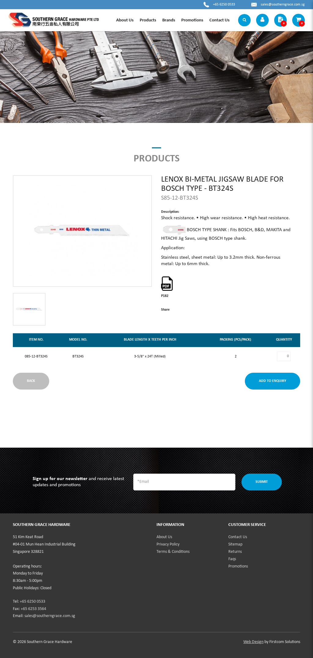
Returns (235, 551)
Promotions (238, 566)
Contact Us (237, 537)
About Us (164, 537)
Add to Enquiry (272, 381)
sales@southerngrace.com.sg (283, 4)
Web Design (253, 642)
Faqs (232, 559)
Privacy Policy (167, 544)
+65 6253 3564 (33, 609)
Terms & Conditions (173, 551)
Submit (262, 482)
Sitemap (235, 544)
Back (31, 381)
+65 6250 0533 (224, 4)
